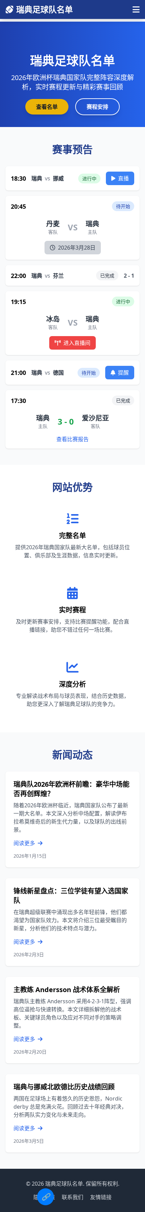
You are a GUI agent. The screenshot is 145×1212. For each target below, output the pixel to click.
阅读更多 (24, 843)
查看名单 (47, 106)
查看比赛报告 (72, 439)
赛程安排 (97, 106)
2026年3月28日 (76, 247)
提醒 (123, 372)
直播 (123, 178)
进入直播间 (76, 343)
